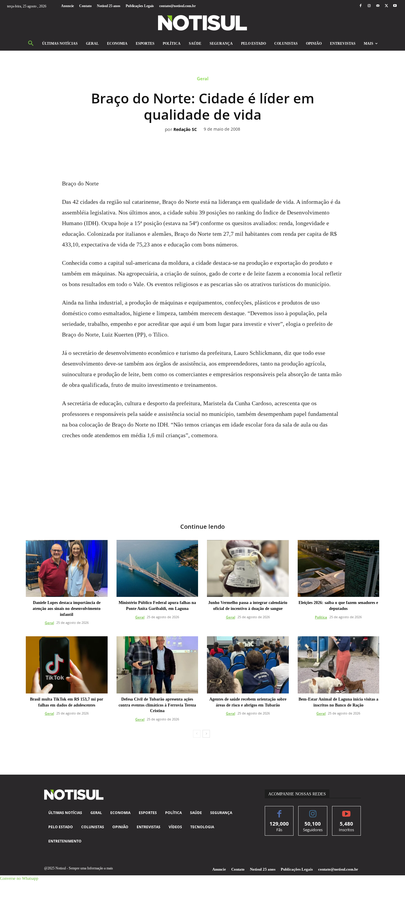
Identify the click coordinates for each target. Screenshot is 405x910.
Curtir (279, 810)
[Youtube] (395, 6)
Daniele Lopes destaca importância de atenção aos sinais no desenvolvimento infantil (67, 608)
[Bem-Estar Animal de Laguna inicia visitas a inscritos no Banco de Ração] (339, 664)
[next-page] (206, 734)
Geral (202, 78)
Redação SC (185, 129)
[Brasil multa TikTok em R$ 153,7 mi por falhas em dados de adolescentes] (67, 664)
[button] (31, 43)
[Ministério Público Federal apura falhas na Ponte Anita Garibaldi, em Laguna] (157, 568)
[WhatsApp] (196, 138)
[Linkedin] (209, 138)
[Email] (223, 138)
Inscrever (346, 810)
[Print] (237, 138)
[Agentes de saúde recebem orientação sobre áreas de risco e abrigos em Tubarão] (248, 664)
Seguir (313, 810)
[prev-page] (196, 734)
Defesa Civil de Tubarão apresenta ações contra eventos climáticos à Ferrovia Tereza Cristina (157, 705)
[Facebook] (360, 6)
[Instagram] (369, 6)
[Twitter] (386, 6)
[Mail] (377, 6)
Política (321, 617)
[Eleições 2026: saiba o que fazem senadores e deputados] (339, 568)
